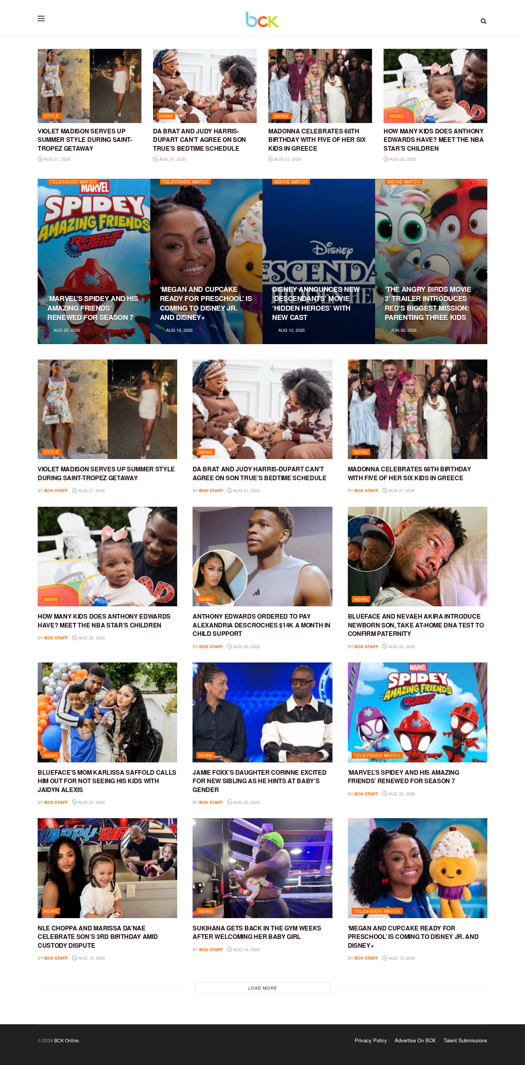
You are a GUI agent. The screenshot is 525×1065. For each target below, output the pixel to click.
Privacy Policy (371, 1040)
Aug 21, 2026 (56, 159)
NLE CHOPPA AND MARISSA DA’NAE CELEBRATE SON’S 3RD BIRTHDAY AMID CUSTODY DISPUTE (98, 937)
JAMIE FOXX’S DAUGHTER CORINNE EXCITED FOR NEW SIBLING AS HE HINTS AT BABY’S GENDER (259, 781)
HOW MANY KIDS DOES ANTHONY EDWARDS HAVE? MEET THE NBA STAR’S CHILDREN (434, 139)
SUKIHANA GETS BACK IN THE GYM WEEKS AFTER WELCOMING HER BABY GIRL (257, 932)
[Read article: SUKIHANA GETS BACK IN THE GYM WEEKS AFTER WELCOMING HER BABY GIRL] (262, 868)
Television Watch (73, 182)
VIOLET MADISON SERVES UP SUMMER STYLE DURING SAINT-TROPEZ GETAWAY (85, 139)
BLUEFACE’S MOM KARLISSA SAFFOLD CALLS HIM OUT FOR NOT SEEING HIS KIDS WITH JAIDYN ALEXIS (107, 781)
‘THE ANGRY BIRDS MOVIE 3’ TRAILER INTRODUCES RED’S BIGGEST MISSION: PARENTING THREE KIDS (428, 303)
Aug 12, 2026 (291, 330)
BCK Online (66, 1040)
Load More (262, 988)
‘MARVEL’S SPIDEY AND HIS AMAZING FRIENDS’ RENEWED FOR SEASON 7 (92, 307)
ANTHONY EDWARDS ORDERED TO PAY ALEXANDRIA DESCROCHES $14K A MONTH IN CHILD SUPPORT (261, 625)
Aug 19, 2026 (179, 330)
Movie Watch (291, 182)
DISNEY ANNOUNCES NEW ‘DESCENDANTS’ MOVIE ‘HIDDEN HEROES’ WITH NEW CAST (316, 303)
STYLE (51, 116)
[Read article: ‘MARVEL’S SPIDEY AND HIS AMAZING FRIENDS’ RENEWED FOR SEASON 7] (417, 712)
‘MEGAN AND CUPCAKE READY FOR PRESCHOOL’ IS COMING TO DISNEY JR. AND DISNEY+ (206, 303)
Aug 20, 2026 (402, 159)
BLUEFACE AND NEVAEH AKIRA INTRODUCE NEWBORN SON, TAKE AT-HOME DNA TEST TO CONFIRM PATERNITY (416, 625)
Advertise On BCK (415, 1040)
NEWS (166, 116)
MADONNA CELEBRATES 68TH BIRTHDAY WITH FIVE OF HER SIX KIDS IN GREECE (317, 139)
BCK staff (56, 490)
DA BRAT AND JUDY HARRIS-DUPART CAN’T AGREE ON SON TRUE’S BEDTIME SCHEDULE (199, 139)
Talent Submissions (465, 1040)
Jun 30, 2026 (403, 330)
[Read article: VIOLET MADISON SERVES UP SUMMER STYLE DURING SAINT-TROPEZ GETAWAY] (89, 86)
